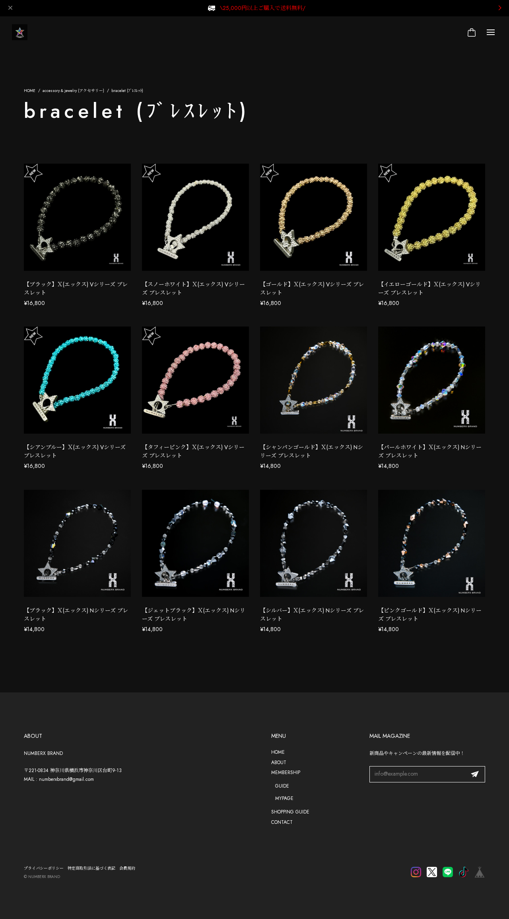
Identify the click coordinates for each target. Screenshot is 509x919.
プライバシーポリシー (44, 868)
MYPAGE (284, 798)
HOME (278, 752)
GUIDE (282, 786)
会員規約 (127, 868)
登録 (475, 774)
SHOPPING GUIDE (290, 811)
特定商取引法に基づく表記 (91, 868)
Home (29, 90)
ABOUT (278, 762)
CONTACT (282, 822)
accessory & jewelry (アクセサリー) (73, 91)
